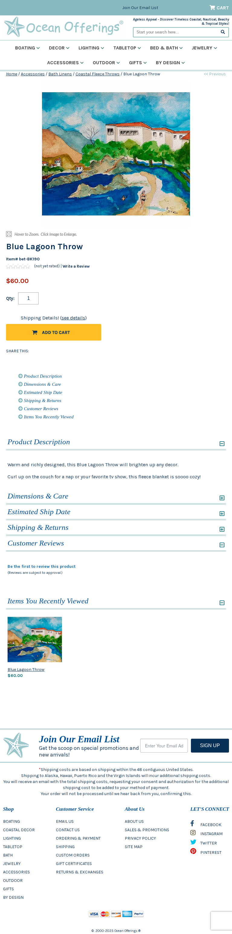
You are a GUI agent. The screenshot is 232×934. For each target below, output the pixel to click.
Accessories (63, 62)
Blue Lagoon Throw (26, 669)
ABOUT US (134, 821)
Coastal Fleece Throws (98, 74)
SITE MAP (134, 846)
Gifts (135, 62)
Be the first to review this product (42, 566)
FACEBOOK (210, 824)
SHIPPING (65, 846)
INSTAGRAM (211, 833)
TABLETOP (12, 846)
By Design (168, 62)
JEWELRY (12, 863)
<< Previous (215, 74)
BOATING (11, 821)
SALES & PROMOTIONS (147, 829)
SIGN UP (210, 745)
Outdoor (104, 62)
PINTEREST (210, 852)
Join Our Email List (140, 7)
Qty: (10, 298)
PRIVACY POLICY (140, 838)
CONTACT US (68, 829)
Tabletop (124, 48)
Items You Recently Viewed (48, 416)
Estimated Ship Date (42, 392)
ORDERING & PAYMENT (78, 838)
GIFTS (8, 889)
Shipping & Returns (42, 400)
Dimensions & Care (42, 384)
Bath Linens (60, 74)
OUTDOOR (13, 880)
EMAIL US (65, 821)
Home (11, 74)
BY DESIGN (13, 897)
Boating (25, 48)
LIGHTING (12, 838)
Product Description (42, 376)
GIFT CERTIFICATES (74, 863)
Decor (57, 48)
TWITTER (208, 843)
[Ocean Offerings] (63, 27)
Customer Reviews (40, 408)
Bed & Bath (164, 48)
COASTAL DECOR (19, 829)
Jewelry (202, 48)
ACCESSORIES (16, 872)
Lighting (89, 48)
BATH (8, 855)
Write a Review (76, 266)
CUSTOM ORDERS (73, 855)
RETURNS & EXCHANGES (79, 872)
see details (73, 318)
